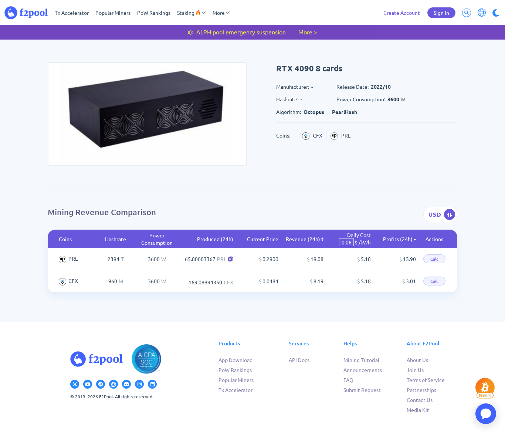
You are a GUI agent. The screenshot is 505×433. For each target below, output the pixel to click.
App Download (235, 359)
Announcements (362, 369)
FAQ (348, 379)
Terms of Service (426, 379)
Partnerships (421, 389)
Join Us (415, 369)
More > (307, 31)
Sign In (441, 12)
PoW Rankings (153, 12)
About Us (417, 359)
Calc (434, 259)
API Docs (299, 359)
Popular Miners (113, 12)
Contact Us (420, 399)
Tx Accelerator (72, 12)
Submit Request (362, 389)
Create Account (401, 12)
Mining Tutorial (361, 359)
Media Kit (418, 409)
